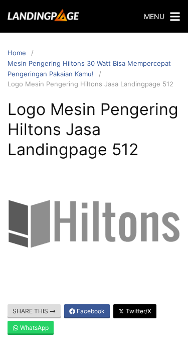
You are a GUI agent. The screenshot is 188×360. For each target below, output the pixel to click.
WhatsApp (34, 327)
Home (17, 53)
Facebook (90, 311)
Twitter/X (137, 311)
